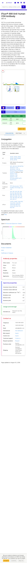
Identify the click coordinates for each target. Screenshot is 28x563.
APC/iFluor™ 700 (14, 167)
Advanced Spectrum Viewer (14, 223)
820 (21, 197)
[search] (24, 6)
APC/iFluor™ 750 (14, 169)
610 (16, 194)
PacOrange (17, 187)
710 (21, 196)
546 (16, 193)
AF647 (15, 158)
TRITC (20, 186)
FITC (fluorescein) (14, 186)
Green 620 (12, 206)
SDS (2, 250)
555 (18, 193)
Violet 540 (12, 204)
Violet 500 (12, 203)
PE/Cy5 (12, 170)
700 (19, 196)
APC (11, 166)
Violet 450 (20, 201)
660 (11, 196)
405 (13, 191)
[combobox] (11, 7)
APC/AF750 (20, 166)
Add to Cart (21, 128)
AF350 (11, 156)
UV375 (11, 201)
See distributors (19, 330)
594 (13, 194)
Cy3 (22, 187)
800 (16, 197)
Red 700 (18, 206)
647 (21, 194)
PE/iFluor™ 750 (13, 176)
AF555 (19, 156)
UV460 (15, 201)
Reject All (21, 560)
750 (11, 197)
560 (20, 193)
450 (18, 191)
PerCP (19, 178)
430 (16, 191)
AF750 (15, 159)
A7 (16, 199)
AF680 (19, 158)
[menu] (2, 2)
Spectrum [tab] (19, 133)
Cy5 (11, 189)
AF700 (11, 159)
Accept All (6, 560)
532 (13, 193)
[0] (21, 2)
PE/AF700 (12, 172)
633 (18, 194)
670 (14, 196)
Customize (13, 560)
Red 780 (12, 207)
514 (11, 193)
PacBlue (12, 187)
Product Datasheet (6, 247)
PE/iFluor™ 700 (13, 175)
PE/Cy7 (16, 170)
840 (11, 199)
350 (11, 191)
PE (19, 169)
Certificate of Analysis (7, 253)
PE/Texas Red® (14, 178)
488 (21, 191)
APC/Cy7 (15, 166)
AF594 (11, 158)
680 (16, 196)
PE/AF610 (20, 170)
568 (11, 194)
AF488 (15, 156)
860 (14, 199)
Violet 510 (18, 203)
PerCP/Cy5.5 (13, 179)
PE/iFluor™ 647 (13, 173)
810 (18, 197)
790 (13, 197)
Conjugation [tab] (9, 133)
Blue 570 (18, 204)
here (5, 214)
